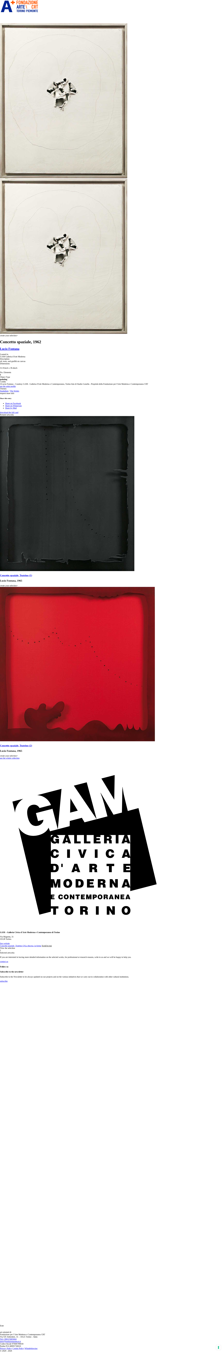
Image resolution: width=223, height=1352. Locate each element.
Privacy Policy (6, 1348)
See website (5, 943)
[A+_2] (19, 12)
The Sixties (14, 391)
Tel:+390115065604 (8, 1339)
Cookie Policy (18, 1348)
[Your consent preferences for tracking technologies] (218, 1347)
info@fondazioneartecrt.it (10, 1341)
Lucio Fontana (9, 348)
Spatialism (4, 391)
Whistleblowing (31, 1348)
